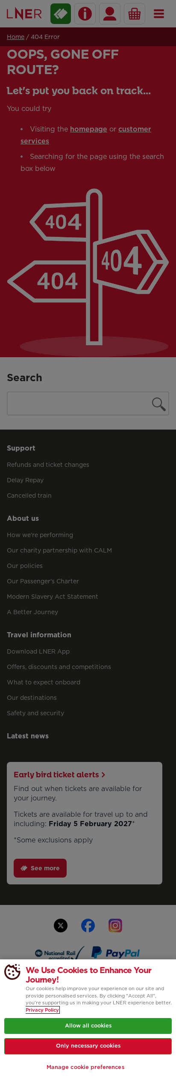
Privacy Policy (42, 1010)
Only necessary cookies (88, 1045)
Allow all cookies (88, 1025)
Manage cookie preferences (85, 1067)
